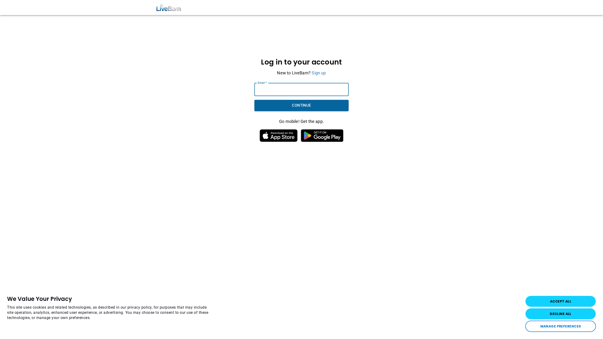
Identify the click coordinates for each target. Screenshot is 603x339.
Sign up (319, 72)
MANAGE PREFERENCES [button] (560, 326)
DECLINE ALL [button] (560, 313)
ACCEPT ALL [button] (560, 301)
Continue (301, 105)
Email (262, 83)
